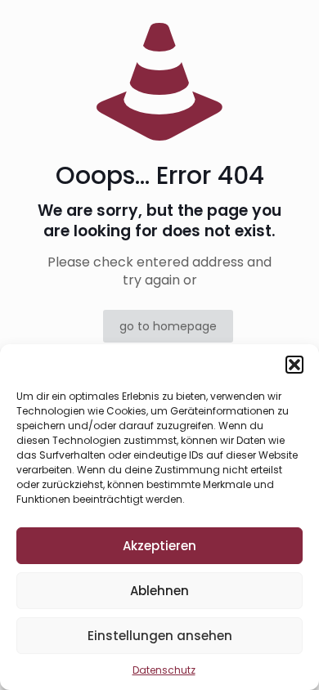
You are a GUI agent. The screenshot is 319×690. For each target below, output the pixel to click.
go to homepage (168, 326)
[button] (294, 364)
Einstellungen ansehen (160, 635)
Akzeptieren (159, 545)
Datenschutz (164, 670)
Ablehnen (159, 590)
